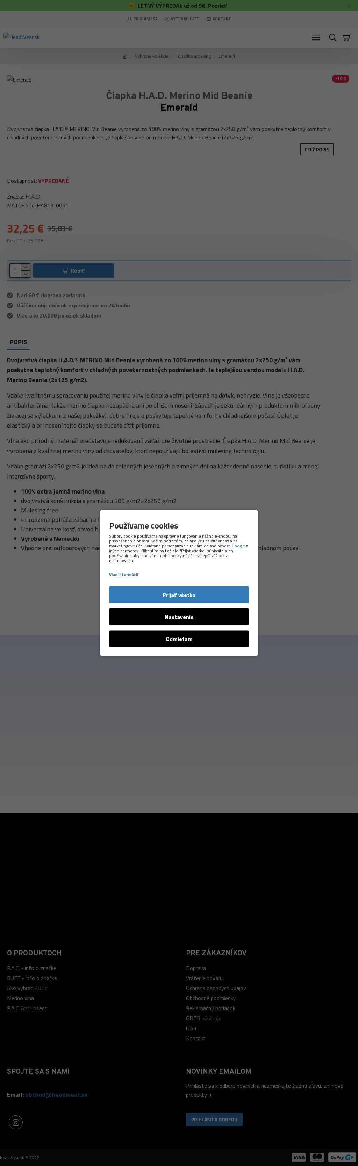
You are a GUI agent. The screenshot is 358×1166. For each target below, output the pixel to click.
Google (238, 546)
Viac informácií (123, 574)
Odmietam (179, 639)
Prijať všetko (179, 595)
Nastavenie (179, 617)
